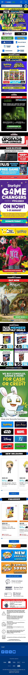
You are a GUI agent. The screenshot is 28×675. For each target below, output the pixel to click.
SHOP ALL (14, 493)
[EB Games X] (10, 651)
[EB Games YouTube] (14, 651)
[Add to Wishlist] (16, 460)
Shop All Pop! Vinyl (14, 576)
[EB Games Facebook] (2, 651)
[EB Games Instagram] (6, 651)
